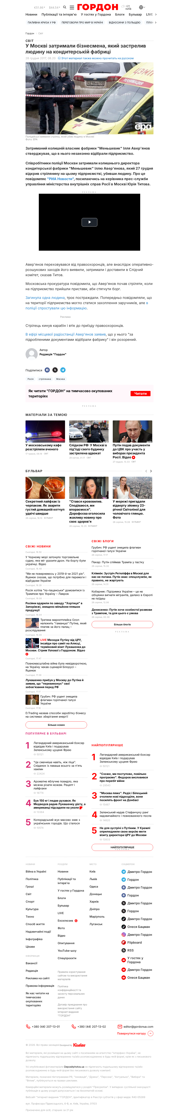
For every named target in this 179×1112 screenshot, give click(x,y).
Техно (30, 916)
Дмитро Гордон (139, 872)
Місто (93, 864)
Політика (32, 879)
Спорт (30, 901)
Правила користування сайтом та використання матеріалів (72, 975)
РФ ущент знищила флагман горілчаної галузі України (116, 549)
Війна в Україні (36, 871)
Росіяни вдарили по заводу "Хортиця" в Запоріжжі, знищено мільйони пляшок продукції (54, 606)
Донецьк (96, 894)
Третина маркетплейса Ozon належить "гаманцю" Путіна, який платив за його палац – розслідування (56, 625)
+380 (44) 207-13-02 (91, 1026)
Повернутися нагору (131, 1033)
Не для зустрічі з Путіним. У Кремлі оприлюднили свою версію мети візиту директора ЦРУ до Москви (125, 831)
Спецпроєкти (67, 958)
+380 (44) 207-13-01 (46, 1026)
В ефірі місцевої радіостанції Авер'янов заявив (66, 334)
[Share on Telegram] (63, 370)
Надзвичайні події (38, 931)
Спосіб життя (35, 924)
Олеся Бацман (138, 927)
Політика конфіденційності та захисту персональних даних (71, 992)
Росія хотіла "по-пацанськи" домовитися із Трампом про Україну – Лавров (55, 591)
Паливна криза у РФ (42, 22)
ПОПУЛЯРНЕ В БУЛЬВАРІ (46, 733)
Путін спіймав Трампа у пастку (118, 562)
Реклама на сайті (37, 978)
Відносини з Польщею (124, 22)
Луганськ (96, 924)
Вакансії (31, 963)
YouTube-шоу (67, 950)
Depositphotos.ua (74, 1066)
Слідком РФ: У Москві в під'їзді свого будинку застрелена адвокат (88, 449)
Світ (40, 33)
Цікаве (30, 946)
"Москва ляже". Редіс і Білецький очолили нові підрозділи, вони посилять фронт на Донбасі (123, 796)
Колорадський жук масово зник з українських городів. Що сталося (57, 821)
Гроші (30, 886)
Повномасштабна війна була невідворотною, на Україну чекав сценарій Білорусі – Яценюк (56, 667)
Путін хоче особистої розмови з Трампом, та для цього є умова (122, 611)
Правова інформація (40, 985)
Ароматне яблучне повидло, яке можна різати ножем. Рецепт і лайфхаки (56, 785)
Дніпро (95, 909)
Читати (140, 393)
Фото (61, 928)
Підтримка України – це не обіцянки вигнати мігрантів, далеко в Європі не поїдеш (122, 595)
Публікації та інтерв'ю (59, 14)
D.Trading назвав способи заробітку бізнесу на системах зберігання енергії (56, 714)
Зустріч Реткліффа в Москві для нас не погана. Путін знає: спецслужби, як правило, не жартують (122, 577)
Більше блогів (122, 624)
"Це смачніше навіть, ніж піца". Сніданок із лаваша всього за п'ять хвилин (58, 765)
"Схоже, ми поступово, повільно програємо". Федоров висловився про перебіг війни (124, 777)
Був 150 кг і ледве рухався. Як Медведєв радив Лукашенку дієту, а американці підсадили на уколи (59, 804)
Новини (31, 14)
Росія (31, 379)
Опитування (66, 943)
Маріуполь (97, 916)
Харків (94, 901)
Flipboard (134, 942)
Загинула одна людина (45, 298)
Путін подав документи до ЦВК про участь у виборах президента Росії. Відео (131, 451)
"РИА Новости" (60, 179)
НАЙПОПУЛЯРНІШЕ (107, 745)
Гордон (30, 33)
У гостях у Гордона (96, 14)
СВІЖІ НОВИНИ (38, 546)
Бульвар (135, 14)
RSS (130, 950)
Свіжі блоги (103, 541)
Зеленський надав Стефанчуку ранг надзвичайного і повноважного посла (126, 814)
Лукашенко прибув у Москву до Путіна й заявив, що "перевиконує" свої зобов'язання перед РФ (55, 683)
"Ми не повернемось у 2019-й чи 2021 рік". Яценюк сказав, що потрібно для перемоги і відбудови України (56, 577)
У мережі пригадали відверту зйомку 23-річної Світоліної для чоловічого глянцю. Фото (129, 509)
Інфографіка (34, 939)
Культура (32, 909)
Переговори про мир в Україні (82, 22)
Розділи (62, 864)
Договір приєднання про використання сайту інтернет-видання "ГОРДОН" (72, 1010)
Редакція (32, 970)
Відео (61, 935)
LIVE (61, 913)
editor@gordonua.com (138, 1026)
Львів (93, 879)
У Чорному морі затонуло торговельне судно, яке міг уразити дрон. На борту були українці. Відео (56, 560)
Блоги (119, 14)
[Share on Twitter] (55, 370)
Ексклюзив (65, 920)
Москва (60, 379)
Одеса (94, 886)
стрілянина (45, 379)
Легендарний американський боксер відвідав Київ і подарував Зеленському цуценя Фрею (125, 758)
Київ (92, 871)
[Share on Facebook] (47, 370)
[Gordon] (97, 7)
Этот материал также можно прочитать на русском (97, 58)
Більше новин (56, 724)
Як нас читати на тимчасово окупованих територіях (37, 999)
